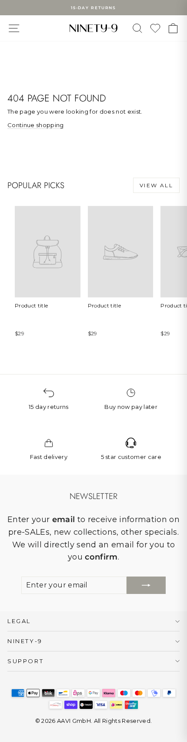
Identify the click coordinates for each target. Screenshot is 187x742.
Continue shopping (35, 124)
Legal (19, 620)
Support (25, 661)
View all (156, 185)
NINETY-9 (25, 640)
